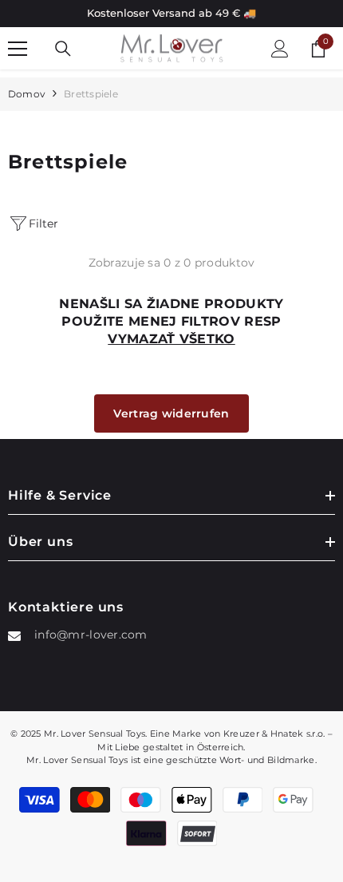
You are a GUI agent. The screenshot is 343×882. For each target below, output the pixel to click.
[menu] (17, 48)
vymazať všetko (171, 338)
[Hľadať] (63, 48)
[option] (171, 13)
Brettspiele (91, 94)
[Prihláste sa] (280, 48)
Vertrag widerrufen (171, 413)
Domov (26, 94)
